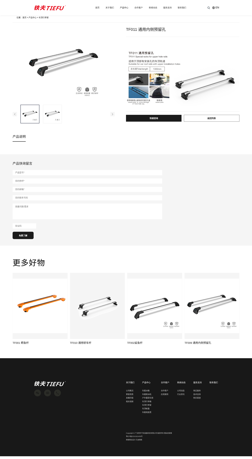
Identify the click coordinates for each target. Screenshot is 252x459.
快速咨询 (154, 118)
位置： (19, 17)
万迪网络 (139, 440)
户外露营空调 (147, 398)
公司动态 (181, 391)
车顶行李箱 (146, 401)
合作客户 (138, 8)
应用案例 (164, 394)
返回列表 (211, 118)
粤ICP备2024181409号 (134, 436)
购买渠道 (197, 398)
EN (217, 7)
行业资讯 (181, 394)
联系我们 (182, 8)
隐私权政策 (168, 433)
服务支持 (167, 8)
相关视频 (129, 401)
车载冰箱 (145, 391)
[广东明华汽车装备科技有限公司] (50, 7)
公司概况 (129, 391)
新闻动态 (153, 8)
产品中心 (124, 8)
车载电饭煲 (146, 412)
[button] (15, 114)
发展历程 (129, 398)
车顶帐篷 (145, 408)
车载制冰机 (146, 394)
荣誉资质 (129, 394)
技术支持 (197, 394)
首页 (97, 8)
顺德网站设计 (130, 440)
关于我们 (110, 8)
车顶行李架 (44, 17)
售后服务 (197, 391)
